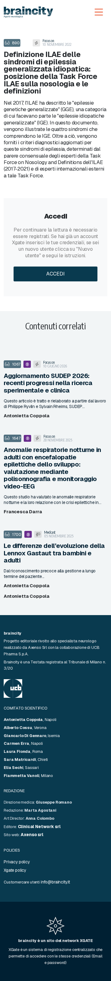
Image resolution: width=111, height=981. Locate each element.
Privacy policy (17, 862)
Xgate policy (15, 870)
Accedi (55, 274)
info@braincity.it (55, 882)
